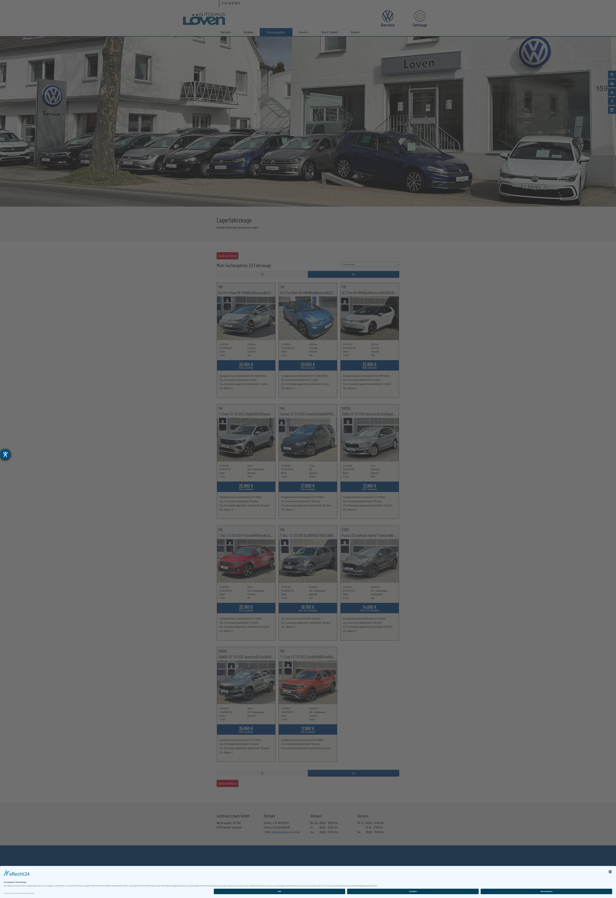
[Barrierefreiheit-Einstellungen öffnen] (5, 454)
